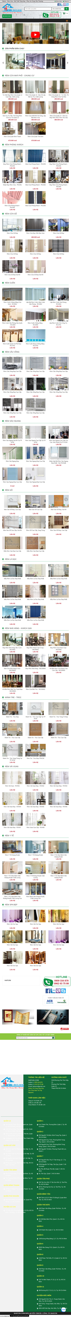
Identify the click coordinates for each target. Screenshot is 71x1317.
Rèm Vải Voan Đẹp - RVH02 (35, 786)
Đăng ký (66, 1)
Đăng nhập (59, 1)
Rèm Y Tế (9, 836)
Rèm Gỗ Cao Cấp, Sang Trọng (35, 530)
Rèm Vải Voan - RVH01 (12, 786)
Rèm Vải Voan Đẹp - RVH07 (12, 827)
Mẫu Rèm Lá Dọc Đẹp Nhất (35, 71)
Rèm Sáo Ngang (13, 421)
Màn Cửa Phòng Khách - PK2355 (35, 205)
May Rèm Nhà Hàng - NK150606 (36, 668)
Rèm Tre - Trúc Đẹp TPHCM (35, 758)
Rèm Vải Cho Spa (12, 924)
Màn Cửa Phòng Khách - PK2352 (35, 185)
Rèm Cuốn (10, 283)
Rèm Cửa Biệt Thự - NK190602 (35, 689)
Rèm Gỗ (9, 490)
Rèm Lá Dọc (10, 559)
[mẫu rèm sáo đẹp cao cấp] (55, 61)
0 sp (67, 13)
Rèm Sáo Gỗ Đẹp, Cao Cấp (58, 530)
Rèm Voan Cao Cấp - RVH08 (35, 827)
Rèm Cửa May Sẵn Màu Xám (35, 233)
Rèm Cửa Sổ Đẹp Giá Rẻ (12, 274)
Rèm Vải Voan (11, 766)
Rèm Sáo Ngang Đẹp (12, 461)
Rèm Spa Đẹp (11, 905)
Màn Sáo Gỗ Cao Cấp (35, 509)
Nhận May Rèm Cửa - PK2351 (12, 185)
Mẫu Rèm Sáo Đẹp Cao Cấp (56, 71)
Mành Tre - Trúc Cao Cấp (12, 737)
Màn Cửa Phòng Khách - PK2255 (35, 164)
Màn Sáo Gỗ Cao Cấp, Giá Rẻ (12, 530)
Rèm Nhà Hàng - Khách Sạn (18, 628)
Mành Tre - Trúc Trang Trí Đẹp (59, 717)
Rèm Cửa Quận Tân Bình (35, 136)
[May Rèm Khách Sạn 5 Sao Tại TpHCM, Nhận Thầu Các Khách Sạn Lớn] (15, 61)
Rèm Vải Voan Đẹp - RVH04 (12, 806)
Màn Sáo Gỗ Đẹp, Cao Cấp (12, 509)
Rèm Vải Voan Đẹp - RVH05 (35, 806)
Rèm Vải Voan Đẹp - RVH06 (58, 806)
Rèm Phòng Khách (14, 145)
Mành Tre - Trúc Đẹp (12, 717)
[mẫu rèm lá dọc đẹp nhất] (35, 61)
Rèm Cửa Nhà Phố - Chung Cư (19, 76)
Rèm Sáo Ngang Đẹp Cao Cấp (35, 461)
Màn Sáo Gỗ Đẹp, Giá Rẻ (58, 509)
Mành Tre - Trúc (13, 697)
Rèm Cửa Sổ (11, 214)
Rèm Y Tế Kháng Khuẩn (12, 855)
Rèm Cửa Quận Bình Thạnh (12, 136)
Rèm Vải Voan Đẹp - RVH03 (58, 786)
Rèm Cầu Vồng (12, 352)
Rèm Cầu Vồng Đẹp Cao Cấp (12, 371)
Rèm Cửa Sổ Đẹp (12, 233)
